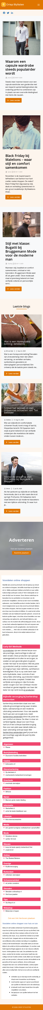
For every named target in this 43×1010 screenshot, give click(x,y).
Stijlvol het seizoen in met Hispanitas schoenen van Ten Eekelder (21, 410)
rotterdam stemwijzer (13, 875)
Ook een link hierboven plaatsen (21, 918)
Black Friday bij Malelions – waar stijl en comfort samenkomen (18, 161)
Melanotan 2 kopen (12, 911)
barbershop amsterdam (13, 716)
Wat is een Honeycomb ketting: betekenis (17, 342)
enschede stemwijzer (13, 783)
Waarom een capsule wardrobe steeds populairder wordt (20, 67)
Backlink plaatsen (21, 553)
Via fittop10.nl (10, 902)
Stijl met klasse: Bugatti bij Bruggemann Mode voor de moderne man (20, 251)
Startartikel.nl (10, 808)
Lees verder (15, 100)
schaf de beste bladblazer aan (16, 811)
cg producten (8, 650)
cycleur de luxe (11, 839)
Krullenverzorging (12, 866)
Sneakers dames (11, 836)
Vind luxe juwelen (12, 894)
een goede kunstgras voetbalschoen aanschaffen (23, 828)
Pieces (8, 747)
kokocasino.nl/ (10, 764)
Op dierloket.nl (11, 772)
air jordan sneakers (12, 883)
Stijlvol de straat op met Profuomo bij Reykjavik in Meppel (18, 479)
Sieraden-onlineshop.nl (14, 891)
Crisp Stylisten (24, 1007)
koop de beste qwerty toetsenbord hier (19, 847)
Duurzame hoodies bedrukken (16, 755)
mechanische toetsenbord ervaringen (19, 775)
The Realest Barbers (13, 858)
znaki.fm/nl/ (9, 850)
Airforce (8, 792)
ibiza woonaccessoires (13, 819)
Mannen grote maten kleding (16, 800)
